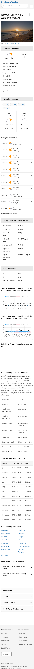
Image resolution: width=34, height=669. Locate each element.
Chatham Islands (24, 546)
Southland (5, 540)
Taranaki (22, 540)
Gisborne (5, 555)
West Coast (6, 549)
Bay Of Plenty (5, 648)
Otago (21, 537)
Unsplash (16, 43)
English (6, 654)
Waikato (21, 533)
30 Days (6, 108)
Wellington (22, 530)
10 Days (13, 104)
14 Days (21, 104)
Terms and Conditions (25, 644)
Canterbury (6, 533)
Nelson (4, 537)
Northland (5, 546)
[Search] (26, 6)
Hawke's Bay (23, 543)
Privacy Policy (22, 637)
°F (25, 57)
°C (23, 57)
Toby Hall (9, 43)
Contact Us (21, 633)
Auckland (5, 530)
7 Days (6, 104)
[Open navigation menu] (31, 6)
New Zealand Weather (9, 2)
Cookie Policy (22, 641)
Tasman (5, 543)
